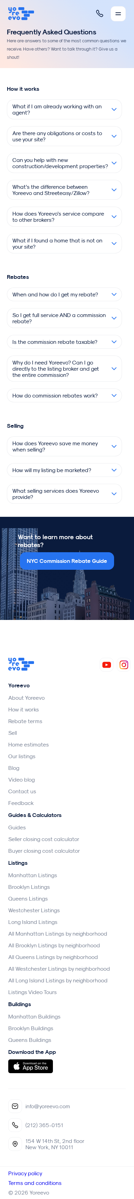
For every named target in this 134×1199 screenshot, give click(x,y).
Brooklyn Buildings (30, 1028)
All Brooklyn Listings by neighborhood (54, 945)
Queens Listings (28, 898)
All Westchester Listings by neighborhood (59, 969)
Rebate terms (25, 721)
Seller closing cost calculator (43, 839)
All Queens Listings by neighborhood (53, 957)
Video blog (21, 779)
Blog (13, 768)
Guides (17, 827)
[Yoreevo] (21, 13)
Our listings (21, 756)
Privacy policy (25, 1173)
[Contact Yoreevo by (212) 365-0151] (100, 13)
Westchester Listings (34, 910)
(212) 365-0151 (44, 1125)
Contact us (22, 791)
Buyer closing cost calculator (44, 851)
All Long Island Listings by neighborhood (58, 980)
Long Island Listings (32, 922)
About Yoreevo (26, 698)
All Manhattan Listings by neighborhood (57, 933)
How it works (23, 709)
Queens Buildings (29, 1040)
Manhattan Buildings (34, 1016)
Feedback (21, 803)
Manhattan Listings (32, 875)
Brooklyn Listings (29, 887)
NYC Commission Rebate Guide (67, 561)
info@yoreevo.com (47, 1106)
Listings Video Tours (32, 992)
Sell (12, 733)
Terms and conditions (35, 1183)
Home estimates (28, 744)
